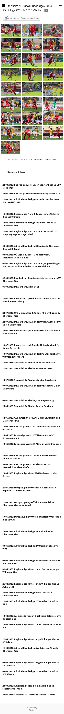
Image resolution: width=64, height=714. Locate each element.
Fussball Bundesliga (32, 6)
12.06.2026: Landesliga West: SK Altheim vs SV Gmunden (31, 443)
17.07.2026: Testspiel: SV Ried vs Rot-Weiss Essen (27, 368)
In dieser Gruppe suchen (24, 18)
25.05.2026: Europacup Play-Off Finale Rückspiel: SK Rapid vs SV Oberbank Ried (29, 489)
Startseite (12, 6)
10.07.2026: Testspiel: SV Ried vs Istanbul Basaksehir (29, 379)
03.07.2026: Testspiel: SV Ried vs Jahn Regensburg (28, 400)
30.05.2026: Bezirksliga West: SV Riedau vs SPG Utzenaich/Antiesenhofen (26, 466)
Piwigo (32, 710)
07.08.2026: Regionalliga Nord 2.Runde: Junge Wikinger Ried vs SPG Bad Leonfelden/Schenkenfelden (31, 265)
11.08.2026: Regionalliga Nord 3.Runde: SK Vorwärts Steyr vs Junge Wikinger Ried (29, 233)
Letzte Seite (50, 159)
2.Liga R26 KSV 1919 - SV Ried (25, 10)
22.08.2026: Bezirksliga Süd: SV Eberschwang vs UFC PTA (31, 193)
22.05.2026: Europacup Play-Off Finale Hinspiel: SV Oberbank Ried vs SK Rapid (28, 504)
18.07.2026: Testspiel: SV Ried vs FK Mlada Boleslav (28, 362)
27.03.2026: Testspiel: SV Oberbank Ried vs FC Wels (28, 694)
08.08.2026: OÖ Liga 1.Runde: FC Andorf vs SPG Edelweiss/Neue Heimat (26, 256)
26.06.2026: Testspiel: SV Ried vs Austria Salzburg (27, 406)
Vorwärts (38, 159)
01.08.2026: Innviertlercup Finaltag (20, 286)
